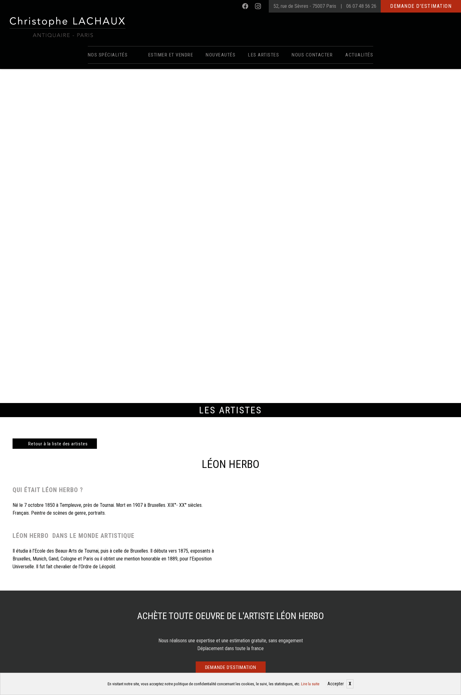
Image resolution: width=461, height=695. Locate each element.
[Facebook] (245, 6)
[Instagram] (258, 6)
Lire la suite (310, 684)
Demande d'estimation (421, 6)
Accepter (335, 683)
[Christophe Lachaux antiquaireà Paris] (67, 26)
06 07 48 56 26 (361, 6)
